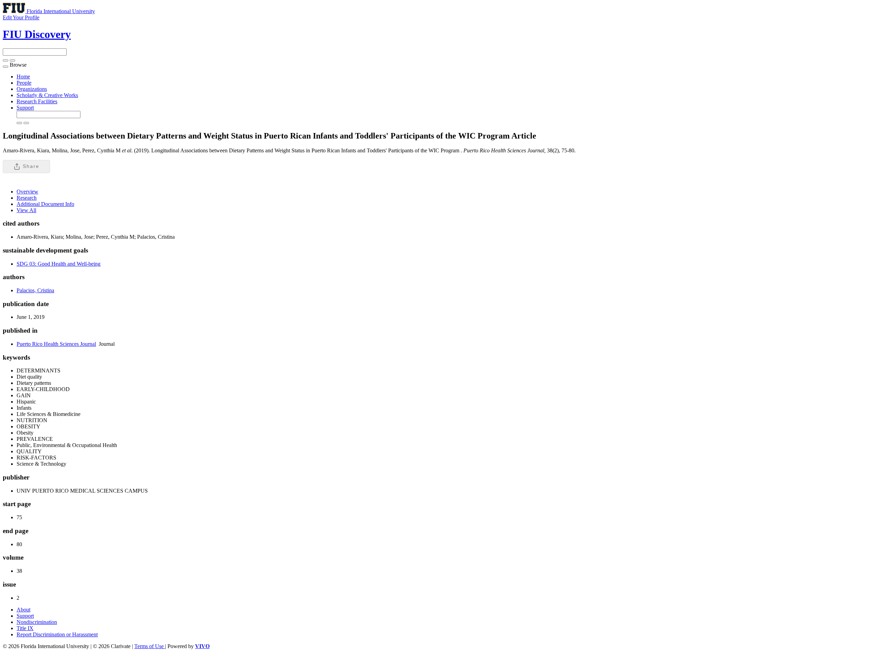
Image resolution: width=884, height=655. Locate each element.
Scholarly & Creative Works (47, 95)
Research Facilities (37, 101)
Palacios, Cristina (35, 290)
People (24, 83)
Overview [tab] (27, 191)
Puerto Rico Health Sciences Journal (56, 344)
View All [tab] (26, 210)
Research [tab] (27, 198)
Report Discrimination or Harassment (57, 634)
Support (25, 108)
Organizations (32, 89)
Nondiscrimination (37, 622)
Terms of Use (149, 646)
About (23, 610)
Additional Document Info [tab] (45, 204)
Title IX (25, 628)
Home (23, 76)
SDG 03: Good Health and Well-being (58, 264)
